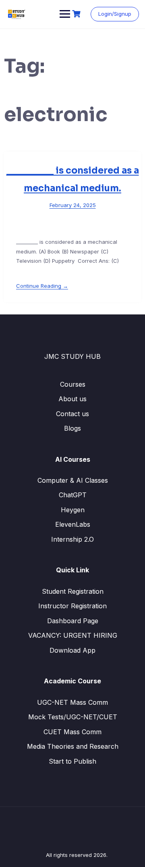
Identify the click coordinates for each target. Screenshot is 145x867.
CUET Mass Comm (73, 732)
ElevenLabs (72, 524)
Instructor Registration (72, 606)
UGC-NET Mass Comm (72, 702)
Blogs (72, 428)
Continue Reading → (42, 286)
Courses (72, 384)
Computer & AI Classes (72, 480)
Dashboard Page (72, 621)
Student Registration (73, 591)
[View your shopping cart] (77, 14)
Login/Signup (114, 13)
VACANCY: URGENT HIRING (72, 635)
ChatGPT (73, 495)
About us (72, 399)
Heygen (73, 510)
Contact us (72, 414)
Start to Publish (72, 761)
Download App (72, 650)
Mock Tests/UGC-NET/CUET (72, 717)
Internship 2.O (72, 539)
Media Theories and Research (72, 746)
